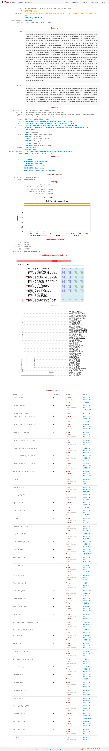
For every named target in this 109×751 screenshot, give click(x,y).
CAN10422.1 (87, 546)
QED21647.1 (87, 700)
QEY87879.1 (87, 718)
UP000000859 (60, 128)
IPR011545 (28, 134)
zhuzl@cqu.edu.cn (52, 749)
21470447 (36, 123)
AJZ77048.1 (86, 530)
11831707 (66, 123)
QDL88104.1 (87, 695)
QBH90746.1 (87, 687)
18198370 (43, 123)
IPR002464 (28, 145)
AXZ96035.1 (87, 452)
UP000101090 (80, 128)
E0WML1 (43, 121)
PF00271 (27, 132)
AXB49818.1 (87, 507)
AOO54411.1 (87, 538)
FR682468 (59, 126)
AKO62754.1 (87, 402)
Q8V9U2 (37, 121)
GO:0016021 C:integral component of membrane (40, 170)
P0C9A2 (60, 121)
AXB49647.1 (87, 499)
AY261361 (51, 126)
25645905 (28, 123)
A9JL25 (65, 121)
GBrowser (75, 2)
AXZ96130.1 (87, 460)
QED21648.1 (87, 398)
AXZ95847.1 (87, 421)
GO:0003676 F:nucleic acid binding (35, 161)
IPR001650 (28, 143)
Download (95, 2)
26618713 (58, 123)
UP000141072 (50, 128)
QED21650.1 (87, 400)
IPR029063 (28, 139)
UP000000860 (40, 128)
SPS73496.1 (87, 523)
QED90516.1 (87, 710)
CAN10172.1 (87, 619)
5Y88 (26, 154)
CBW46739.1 (67, 126)
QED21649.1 (87, 702)
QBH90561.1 (87, 679)
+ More (48, 22)
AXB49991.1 (87, 515)
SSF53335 (28, 147)
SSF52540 (28, 150)
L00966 (44, 126)
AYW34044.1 (87, 410)
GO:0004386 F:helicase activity (34, 168)
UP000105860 (30, 128)
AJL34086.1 (28, 20)
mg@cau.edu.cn (62, 749)
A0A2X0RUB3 (52, 121)
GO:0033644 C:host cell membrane (35, 166)
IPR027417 (28, 136)
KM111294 (29, 126)
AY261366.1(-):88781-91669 (33, 18)
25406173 (51, 123)
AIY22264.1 (86, 595)
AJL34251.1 (86, 580)
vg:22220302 (28, 159)
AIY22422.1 (86, 603)
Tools (84, 2)
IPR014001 (28, 141)
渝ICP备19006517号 (73, 749)
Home (66, 2)
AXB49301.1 (87, 484)
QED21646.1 (87, 698)
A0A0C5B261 (29, 121)
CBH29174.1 (87, 554)
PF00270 (27, 130)
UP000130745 (70, 128)
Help (103, 2)
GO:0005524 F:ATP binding (33, 164)
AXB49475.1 (87, 491)
